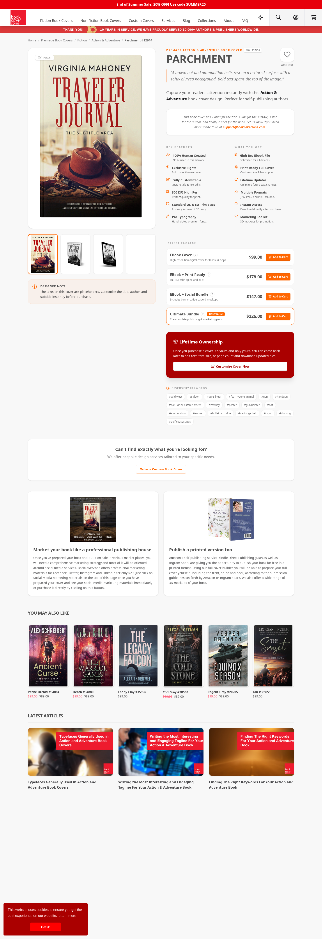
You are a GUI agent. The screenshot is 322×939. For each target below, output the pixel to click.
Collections (207, 20)
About (229, 20)
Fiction (82, 40)
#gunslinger (214, 396)
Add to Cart (280, 257)
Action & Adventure (106, 40)
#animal (198, 413)
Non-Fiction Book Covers (100, 20)
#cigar (268, 413)
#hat (270, 405)
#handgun (281, 396)
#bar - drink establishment (185, 405)
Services (168, 20)
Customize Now (94, 138)
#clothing (285, 413)
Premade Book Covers (57, 40)
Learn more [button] (67, 916)
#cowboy (214, 405)
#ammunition (177, 413)
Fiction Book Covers (56, 20)
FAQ (244, 20)
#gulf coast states (180, 421)
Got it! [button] (45, 927)
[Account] (295, 17)
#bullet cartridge (221, 413)
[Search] (278, 17)
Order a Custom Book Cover (161, 469)
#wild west (175, 396)
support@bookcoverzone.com (244, 127)
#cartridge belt (247, 413)
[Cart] (313, 17)
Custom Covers (141, 20)
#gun (264, 396)
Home (32, 40)
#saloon (194, 396)
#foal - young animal (241, 396)
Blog (186, 20)
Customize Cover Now (232, 366)
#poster (232, 405)
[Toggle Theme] (260, 17)
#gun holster (252, 405)
